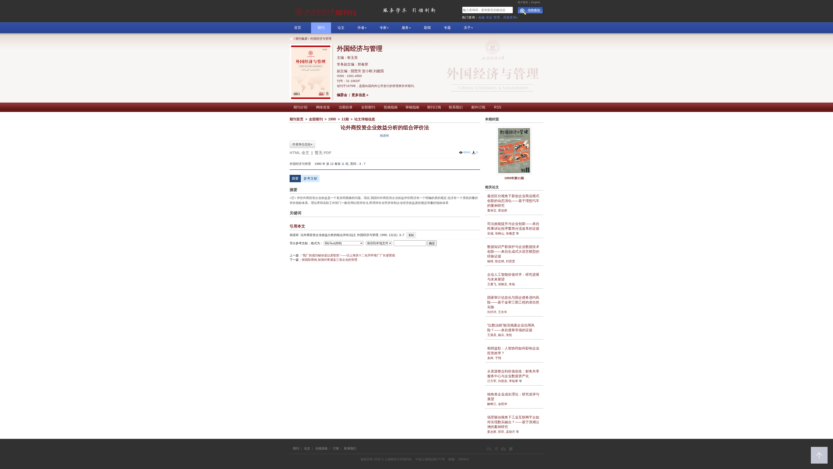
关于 (467, 28)
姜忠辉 (491, 431)
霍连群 (502, 210)
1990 (332, 119)
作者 (360, 28)
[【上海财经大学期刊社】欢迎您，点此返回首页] (326, 11)
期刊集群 (301, 38)
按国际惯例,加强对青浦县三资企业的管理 (329, 259)
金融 (481, 17)
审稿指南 (412, 107)
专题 (447, 28)
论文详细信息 (364, 119)
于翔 (498, 358)
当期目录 (346, 107)
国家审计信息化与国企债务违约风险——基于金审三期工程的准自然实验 (513, 302)
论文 (341, 28)
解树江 (491, 404)
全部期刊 (368, 107)
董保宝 (491, 210)
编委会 (342, 95)
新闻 (427, 28)
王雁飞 (491, 284)
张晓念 (502, 284)
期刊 (321, 28)
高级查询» (510, 17)
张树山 (499, 233)
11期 (345, 119)
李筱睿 (513, 381)
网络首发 (323, 107)
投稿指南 (391, 107)
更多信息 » (360, 95)
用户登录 (523, 2)
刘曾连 (502, 381)
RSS (497, 107)
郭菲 (501, 431)
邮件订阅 (478, 107)
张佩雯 (510, 233)
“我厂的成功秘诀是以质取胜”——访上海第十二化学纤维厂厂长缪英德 (348, 255)
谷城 (490, 233)
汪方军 (491, 381)
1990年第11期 (514, 178)
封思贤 (510, 261)
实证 (489, 17)
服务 (405, 28)
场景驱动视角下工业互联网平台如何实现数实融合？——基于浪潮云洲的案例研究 (513, 422)
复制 (411, 235)
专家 (383, 28)
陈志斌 (499, 261)
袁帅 (490, 358)
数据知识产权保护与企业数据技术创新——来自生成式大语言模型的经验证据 (513, 251)
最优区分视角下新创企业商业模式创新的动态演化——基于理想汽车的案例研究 (513, 200)
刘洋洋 (491, 312)
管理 (497, 17)
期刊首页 (296, 119)
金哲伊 (502, 404)
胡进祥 (384, 135)
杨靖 (490, 261)
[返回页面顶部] (819, 455)
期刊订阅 (434, 107)
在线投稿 (321, 448)
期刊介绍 (300, 107)
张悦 (509, 335)
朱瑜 (512, 284)
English (535, 2)
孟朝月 (510, 431)
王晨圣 (491, 335)
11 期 (344, 164)
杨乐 (501, 335)
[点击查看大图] (514, 151)
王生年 (502, 312)
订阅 (336, 448)
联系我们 (456, 107)
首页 (297, 28)
